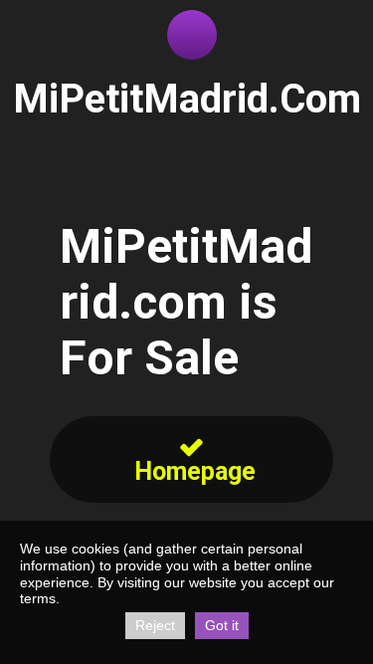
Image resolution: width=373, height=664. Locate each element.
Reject (155, 625)
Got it (222, 625)
